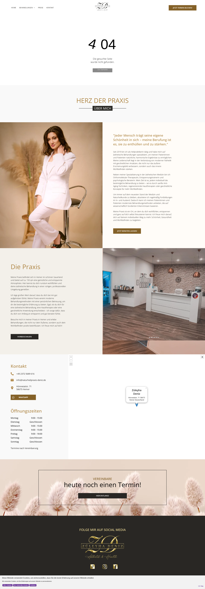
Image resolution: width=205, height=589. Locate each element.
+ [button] (71, 357)
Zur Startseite (102, 69)
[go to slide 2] (49, 245)
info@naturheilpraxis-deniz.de (31, 380)
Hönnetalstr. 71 (23, 386)
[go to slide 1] (47, 245)
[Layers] (202, 357)
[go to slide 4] (154, 337)
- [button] (71, 359)
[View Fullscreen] (71, 364)
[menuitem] (14, 8)
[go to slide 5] (54, 245)
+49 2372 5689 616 (25, 373)
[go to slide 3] (51, 245)
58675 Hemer (23, 389)
